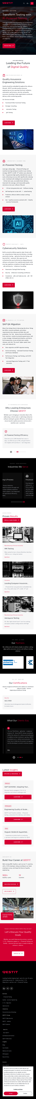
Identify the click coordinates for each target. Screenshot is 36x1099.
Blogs (4, 1045)
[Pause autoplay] (11, 452)
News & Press (6, 1057)
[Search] (23, 3)
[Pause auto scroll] (14, 757)
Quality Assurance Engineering (10, 1000)
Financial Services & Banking (9, 1012)
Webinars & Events (7, 1051)
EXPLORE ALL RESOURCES (11, 773)
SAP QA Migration (7, 1003)
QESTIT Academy (7, 1021)
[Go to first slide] (34, 662)
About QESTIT (6, 1032)
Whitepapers (6, 1054)
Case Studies (5, 1048)
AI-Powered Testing (7, 997)
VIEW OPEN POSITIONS (10, 884)
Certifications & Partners (8, 1035)
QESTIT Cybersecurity (8, 1018)
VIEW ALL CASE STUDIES (10, 520)
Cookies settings (18, 1089)
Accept (10, 1093)
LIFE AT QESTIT (8, 891)
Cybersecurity (6, 1006)
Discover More (7, 45)
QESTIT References (7, 1038)
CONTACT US (17, 953)
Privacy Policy (28, 1080)
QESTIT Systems (6, 1024)
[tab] (17, 757)
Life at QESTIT (6, 1065)
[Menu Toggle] (31, 3)
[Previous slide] (1, 662)
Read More (7, 557)
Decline (25, 1093)
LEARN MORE (7, 122)
